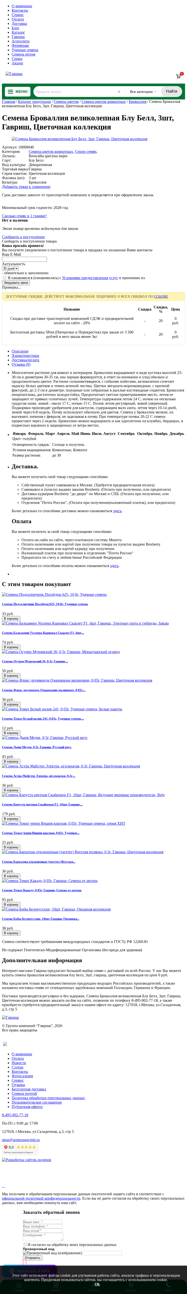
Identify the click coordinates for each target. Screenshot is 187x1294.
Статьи (17, 1067)
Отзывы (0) (21, 364)
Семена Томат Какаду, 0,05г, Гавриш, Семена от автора (42, 890)
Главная (8, 101)
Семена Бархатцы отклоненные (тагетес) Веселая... (38, 861)
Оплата (18, 19)
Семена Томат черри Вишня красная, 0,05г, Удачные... (40, 833)
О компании (22, 6)
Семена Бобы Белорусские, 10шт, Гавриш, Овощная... (40, 919)
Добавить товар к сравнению (26, 187)
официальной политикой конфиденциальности (41, 1198)
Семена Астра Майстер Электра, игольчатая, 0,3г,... (38, 776)
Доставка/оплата (25, 360)
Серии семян (85, 151)
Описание (20, 351)
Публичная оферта (27, 1107)
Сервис (18, 15)
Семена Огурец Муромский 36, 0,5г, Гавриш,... (35, 661)
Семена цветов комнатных (104, 101)
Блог (15, 28)
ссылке (161, 296)
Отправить (32, 1258)
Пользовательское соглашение (37, 1102)
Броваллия (137, 101)
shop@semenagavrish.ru (21, 1140)
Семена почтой (24, 1093)
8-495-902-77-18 (15, 1115)
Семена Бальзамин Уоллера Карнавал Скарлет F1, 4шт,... (43, 633)
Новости (19, 1063)
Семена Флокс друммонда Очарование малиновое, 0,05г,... (43, 690)
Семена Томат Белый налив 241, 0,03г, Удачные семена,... (43, 718)
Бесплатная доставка (29, 1089)
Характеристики (25, 355)
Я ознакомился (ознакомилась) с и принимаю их (76, 278)
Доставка (19, 23)
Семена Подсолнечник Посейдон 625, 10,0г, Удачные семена (45, 604)
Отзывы (18, 1085)
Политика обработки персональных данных (48, 1098)
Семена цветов (66, 101)
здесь (117, 511)
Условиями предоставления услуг (90, 278)
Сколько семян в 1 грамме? (24, 216)
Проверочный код (38, 1249)
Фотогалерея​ (22, 1076)
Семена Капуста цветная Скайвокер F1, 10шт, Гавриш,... (42, 804)
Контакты (20, 10)
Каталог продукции (34, 101)
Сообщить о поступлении (23, 237)
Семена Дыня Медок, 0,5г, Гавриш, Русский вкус (37, 747)
